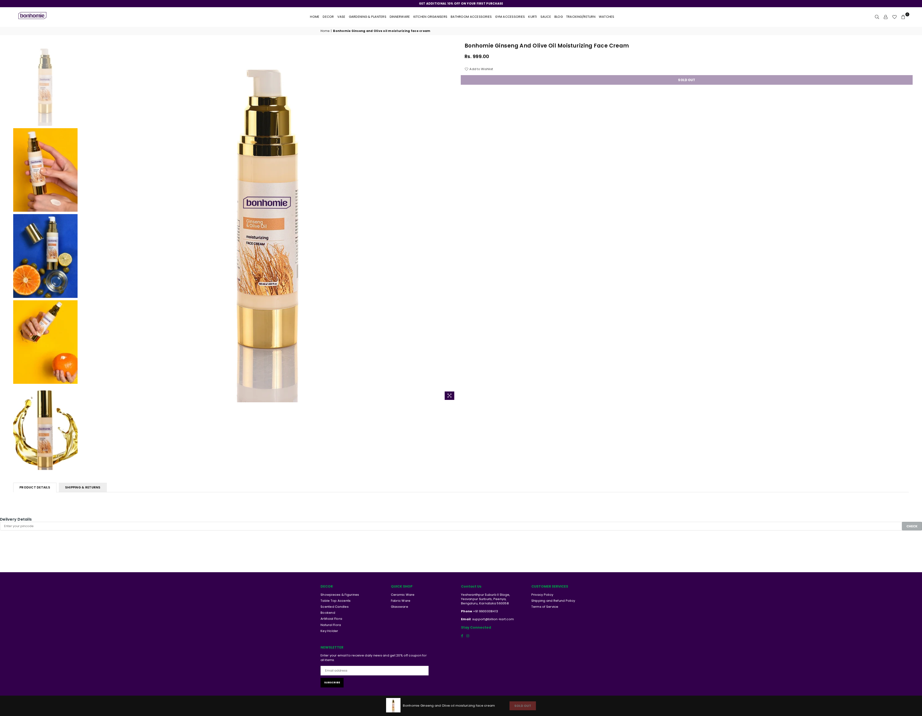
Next (453, 222)
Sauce (545, 16)
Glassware (399, 606)
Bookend (328, 612)
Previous (84, 222)
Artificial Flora (331, 618)
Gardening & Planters (367, 16)
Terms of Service (544, 606)
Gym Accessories (510, 16)
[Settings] (885, 16)
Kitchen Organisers (430, 16)
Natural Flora (331, 625)
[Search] (877, 16)
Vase (341, 16)
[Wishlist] (894, 16)
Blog (558, 16)
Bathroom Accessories (471, 16)
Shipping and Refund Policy (553, 600)
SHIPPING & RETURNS (83, 487)
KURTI (532, 16)
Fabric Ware (401, 600)
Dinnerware (400, 16)
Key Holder (329, 631)
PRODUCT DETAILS (34, 487)
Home (314, 16)
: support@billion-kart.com (492, 619)
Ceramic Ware (403, 594)
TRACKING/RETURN (580, 16)
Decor (328, 16)
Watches (606, 16)
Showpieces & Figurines (340, 594)
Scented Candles (335, 606)
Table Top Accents (336, 600)
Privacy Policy (542, 594)
